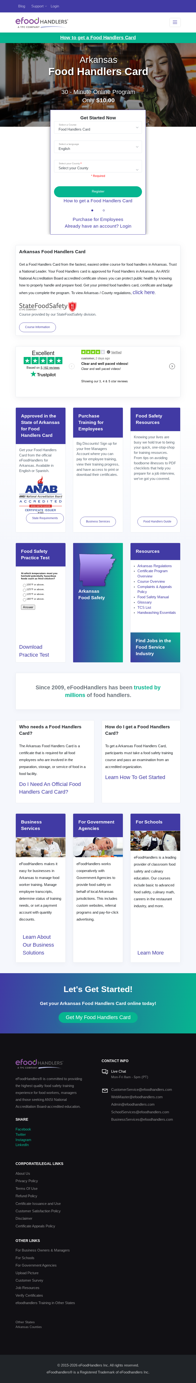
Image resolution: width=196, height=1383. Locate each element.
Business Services (98, 521)
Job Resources (27, 1288)
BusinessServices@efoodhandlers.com (142, 1119)
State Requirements (45, 518)
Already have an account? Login (98, 226)
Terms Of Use (27, 1189)
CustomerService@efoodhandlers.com (141, 1090)
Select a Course (67, 124)
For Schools (25, 1258)
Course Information (37, 327)
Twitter (21, 1134)
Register (98, 191)
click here (144, 292)
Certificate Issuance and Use (38, 1204)
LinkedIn (22, 1145)
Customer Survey (29, 1280)
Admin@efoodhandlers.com (133, 1104)
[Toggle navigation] (175, 22)
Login (55, 6)
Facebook (23, 1129)
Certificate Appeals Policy (35, 1226)
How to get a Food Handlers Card (98, 200)
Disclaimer (24, 1218)
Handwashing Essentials (156, 613)
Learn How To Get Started (135, 777)
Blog (21, 6)
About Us (23, 1173)
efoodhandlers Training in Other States (45, 1303)
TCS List (144, 607)
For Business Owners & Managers (43, 1250)
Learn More (150, 953)
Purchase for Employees (98, 219)
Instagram (23, 1140)
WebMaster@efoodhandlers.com (137, 1097)
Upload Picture (27, 1273)
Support (37, 6)
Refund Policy (26, 1196)
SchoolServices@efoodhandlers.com (140, 1112)
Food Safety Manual (153, 597)
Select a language (69, 144)
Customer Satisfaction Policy (38, 1211)
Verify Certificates (29, 1295)
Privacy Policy (27, 1181)
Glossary (144, 602)
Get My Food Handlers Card (98, 1017)
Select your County (69, 163)
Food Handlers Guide (157, 521)
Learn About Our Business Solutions (38, 944)
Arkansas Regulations (154, 566)
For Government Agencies (36, 1265)
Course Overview (151, 581)
